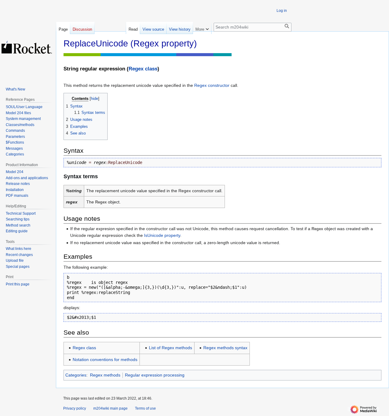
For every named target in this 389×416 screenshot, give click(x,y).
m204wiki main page (110, 408)
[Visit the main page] (26, 47)
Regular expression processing (154, 375)
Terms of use (145, 408)
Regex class (143, 69)
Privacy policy (74, 408)
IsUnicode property (162, 235)
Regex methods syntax (225, 347)
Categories (75, 375)
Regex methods (105, 375)
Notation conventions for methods (105, 359)
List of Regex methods (170, 347)
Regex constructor (211, 85)
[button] (202, 28)
